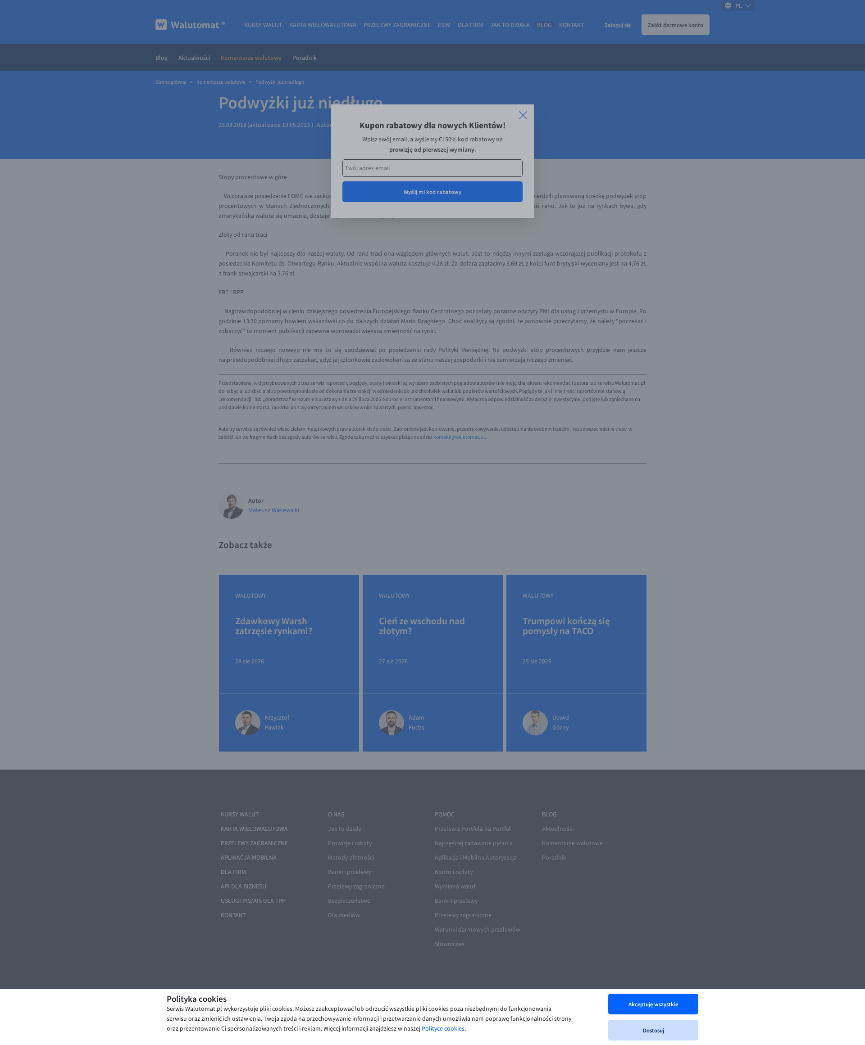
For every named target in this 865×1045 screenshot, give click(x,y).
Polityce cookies (443, 1028)
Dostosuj (653, 1030)
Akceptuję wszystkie (653, 1004)
